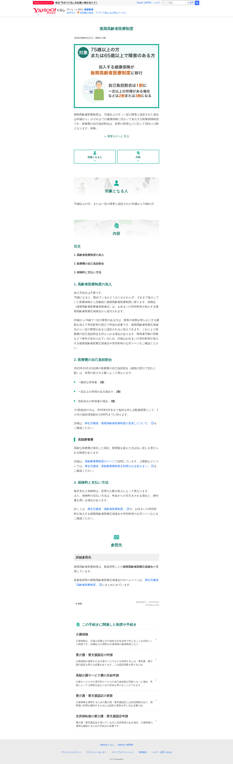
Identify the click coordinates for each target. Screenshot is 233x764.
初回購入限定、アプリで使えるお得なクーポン (103, 12)
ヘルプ (156, 2)
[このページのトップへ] (172, 746)
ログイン (71, 12)
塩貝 (192, 2)
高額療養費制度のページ (100, 461)
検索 (197, 3)
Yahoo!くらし (107, 744)
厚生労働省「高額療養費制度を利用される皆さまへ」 (117, 466)
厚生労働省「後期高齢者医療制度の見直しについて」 (117, 423)
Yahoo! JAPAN (143, 2)
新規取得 (88, 9)
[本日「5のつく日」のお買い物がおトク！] (73, 2)
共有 (80, 603)
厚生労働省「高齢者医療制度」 (107, 509)
